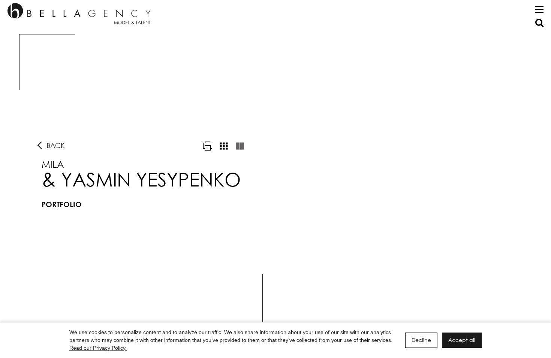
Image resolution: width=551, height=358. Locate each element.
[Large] (239, 146)
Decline (421, 339)
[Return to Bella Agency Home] (79, 13)
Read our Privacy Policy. (98, 348)
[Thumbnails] (223, 146)
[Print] (207, 146)
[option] (275, 182)
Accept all (461, 339)
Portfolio (62, 204)
